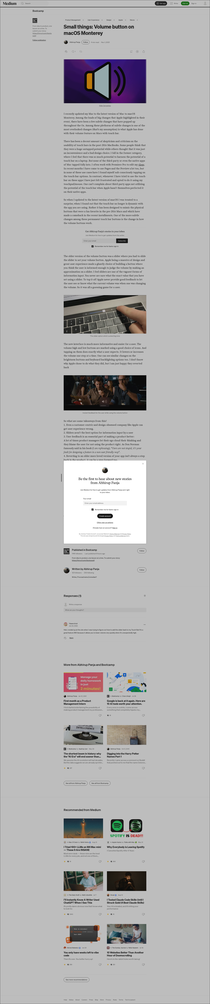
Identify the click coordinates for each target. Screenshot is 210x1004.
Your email (87, 499)
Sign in (114, 528)
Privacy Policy (126, 534)
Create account (105, 516)
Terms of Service (115, 534)
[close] (143, 463)
